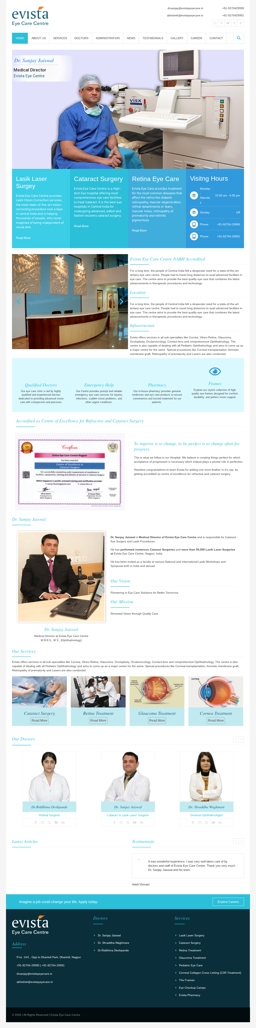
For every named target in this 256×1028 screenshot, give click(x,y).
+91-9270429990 (233, 8)
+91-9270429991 (233, 15)
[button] (239, 38)
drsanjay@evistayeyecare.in (185, 8)
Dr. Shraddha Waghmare (206, 806)
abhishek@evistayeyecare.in (185, 15)
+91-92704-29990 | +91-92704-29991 (41, 965)
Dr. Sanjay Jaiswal (128, 806)
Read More (23, 238)
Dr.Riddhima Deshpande (49, 806)
